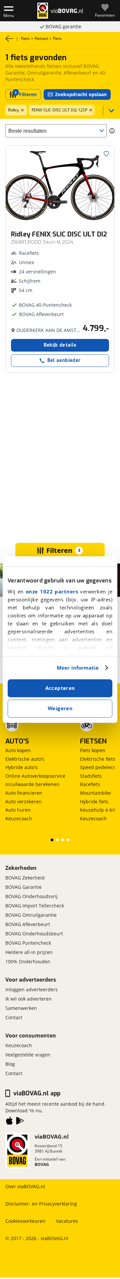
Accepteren (60, 688)
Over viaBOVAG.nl (25, 1186)
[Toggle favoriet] (106, 154)
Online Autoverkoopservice (35, 776)
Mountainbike (95, 793)
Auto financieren (23, 793)
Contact (13, 1017)
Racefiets (90, 784)
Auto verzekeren (23, 801)
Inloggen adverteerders (31, 989)
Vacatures (67, 1221)
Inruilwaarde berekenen (32, 784)
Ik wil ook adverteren (28, 999)
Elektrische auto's (24, 759)
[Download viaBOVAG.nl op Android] (20, 1122)
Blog (10, 1064)
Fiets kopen (92, 750)
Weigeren (60, 708)
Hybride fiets (94, 801)
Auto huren (18, 810)
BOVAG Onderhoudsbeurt (34, 933)
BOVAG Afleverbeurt (27, 924)
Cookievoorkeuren (25, 1221)
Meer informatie (78, 667)
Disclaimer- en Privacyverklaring (41, 1203)
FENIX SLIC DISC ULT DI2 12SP (59, 110)
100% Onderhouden (27, 961)
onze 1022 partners (52, 591)
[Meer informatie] (112, 130)
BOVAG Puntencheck (28, 943)
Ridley (13, 110)
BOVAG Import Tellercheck (34, 905)
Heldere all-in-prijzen (63, 26)
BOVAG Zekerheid (25, 878)
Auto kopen (18, 750)
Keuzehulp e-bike (99, 810)
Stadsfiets (91, 776)
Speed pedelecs (97, 767)
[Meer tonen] (110, 110)
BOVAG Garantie (23, 887)
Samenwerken (21, 1008)
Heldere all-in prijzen (29, 952)
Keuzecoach (18, 818)
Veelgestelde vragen (27, 1054)
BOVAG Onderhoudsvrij (31, 896)
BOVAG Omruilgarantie (31, 915)
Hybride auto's (21, 767)
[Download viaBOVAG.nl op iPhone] (9, 1122)
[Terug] (9, 39)
